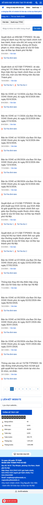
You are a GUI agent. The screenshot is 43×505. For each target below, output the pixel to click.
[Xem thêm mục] (41, 7)
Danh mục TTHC (17, 22)
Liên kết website (12, 399)
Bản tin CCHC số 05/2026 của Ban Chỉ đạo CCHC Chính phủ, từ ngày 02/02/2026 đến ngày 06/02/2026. (21, 300)
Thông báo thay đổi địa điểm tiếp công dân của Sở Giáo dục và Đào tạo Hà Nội (19, 283)
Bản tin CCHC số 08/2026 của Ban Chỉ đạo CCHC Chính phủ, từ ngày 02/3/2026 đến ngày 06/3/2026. (21, 184)
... (34, 389)
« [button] (5, 389)
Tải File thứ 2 (21, 85)
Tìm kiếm (37, 29)
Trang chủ (4, 17)
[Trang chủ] (3, 7)
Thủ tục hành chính (18, 17)
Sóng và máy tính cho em (15, 7)
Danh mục (35, 7)
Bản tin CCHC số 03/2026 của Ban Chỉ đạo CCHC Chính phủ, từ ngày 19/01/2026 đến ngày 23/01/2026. (21, 344)
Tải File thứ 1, (8, 85)
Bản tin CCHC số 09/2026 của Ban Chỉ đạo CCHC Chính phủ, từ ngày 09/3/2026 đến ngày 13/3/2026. (21, 162)
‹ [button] (8, 389)
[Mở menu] (41, 2)
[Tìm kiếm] (36, 2)
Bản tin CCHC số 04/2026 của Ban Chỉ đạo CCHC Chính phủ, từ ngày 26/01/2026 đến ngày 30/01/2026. (21, 322)
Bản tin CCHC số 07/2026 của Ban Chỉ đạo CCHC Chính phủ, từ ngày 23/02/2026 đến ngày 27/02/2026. (21, 263)
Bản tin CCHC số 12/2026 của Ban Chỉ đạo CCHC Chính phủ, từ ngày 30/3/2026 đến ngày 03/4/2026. (21, 97)
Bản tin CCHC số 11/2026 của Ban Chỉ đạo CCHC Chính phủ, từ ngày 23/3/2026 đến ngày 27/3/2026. (21, 118)
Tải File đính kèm (10, 58)
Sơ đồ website (23, 491)
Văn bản (5, 22)
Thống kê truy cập (10, 412)
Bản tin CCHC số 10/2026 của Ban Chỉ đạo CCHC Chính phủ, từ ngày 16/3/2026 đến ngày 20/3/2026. (21, 140)
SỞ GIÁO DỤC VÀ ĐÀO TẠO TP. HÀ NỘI (17, 3)
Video (28, 7)
